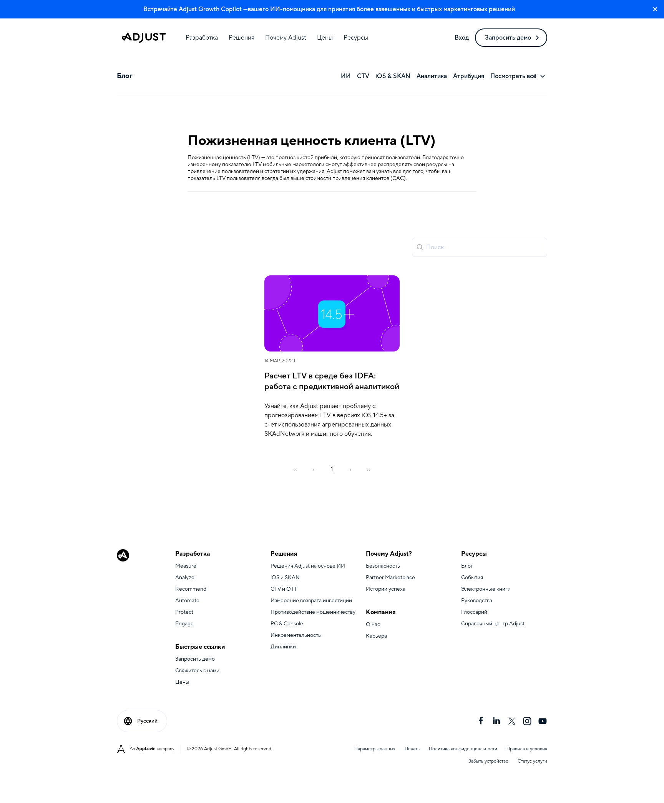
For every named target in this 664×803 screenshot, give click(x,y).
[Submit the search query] (420, 247)
